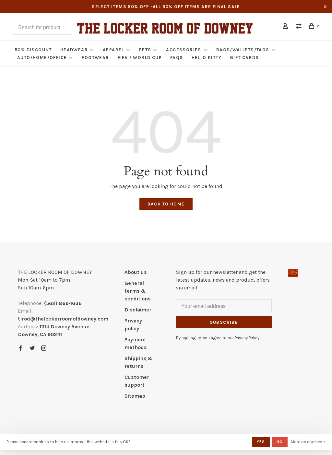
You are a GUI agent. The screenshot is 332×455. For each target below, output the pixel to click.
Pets (145, 49)
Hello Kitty (206, 57)
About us (135, 272)
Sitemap (134, 396)
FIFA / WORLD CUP (140, 57)
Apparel (113, 49)
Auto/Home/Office (42, 57)
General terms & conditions (137, 291)
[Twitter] (32, 348)
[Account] (286, 27)
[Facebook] (20, 348)
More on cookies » (308, 441)
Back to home (166, 204)
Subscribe (224, 322)
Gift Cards (244, 57)
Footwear (95, 57)
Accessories (183, 49)
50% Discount (33, 49)
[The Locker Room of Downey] (293, 273)
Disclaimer (137, 310)
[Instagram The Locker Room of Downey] (43, 348)
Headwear (74, 49)
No (280, 441)
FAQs (176, 57)
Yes (261, 441)
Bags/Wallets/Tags (242, 49)
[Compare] (299, 27)
